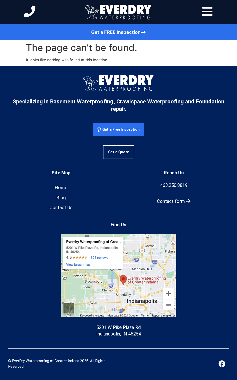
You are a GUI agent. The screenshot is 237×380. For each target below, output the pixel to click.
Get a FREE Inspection (115, 32)
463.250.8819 (173, 185)
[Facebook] (222, 364)
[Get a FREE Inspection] (143, 32)
